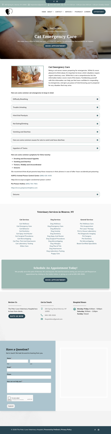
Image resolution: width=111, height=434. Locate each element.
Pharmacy (79, 12)
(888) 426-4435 (46, 176)
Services (68, 12)
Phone (9, 374)
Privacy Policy (66, 430)
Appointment (99, 12)
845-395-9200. (79, 274)
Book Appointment (56, 46)
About (49, 12)
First (8, 364)
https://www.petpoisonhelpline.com (24, 188)
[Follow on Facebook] (54, 1)
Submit (10, 406)
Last (31, 364)
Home (44, 12)
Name (9, 358)
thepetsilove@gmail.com (53, 319)
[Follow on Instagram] (57, 1)
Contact (58, 12)
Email (9, 367)
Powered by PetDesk (52, 430)
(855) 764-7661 (32, 184)
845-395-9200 (50, 315)
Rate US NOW (16, 316)
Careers (87, 12)
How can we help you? (15, 381)
